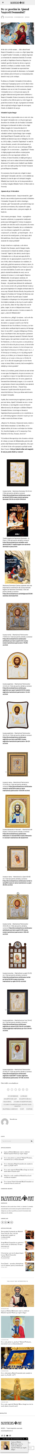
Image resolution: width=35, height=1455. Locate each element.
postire (29, 1109)
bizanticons (13, 1119)
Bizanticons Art (10, 1099)
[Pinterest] (19, 1089)
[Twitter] (15, 1089)
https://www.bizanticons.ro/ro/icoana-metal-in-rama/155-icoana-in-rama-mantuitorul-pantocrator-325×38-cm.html (17, 789)
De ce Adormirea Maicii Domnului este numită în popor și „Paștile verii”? (18, 1164)
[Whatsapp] (23, 1089)
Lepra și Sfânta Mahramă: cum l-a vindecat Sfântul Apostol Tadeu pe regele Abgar (17, 1152)
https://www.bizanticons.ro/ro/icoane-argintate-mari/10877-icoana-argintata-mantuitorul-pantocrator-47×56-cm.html (16, 1076)
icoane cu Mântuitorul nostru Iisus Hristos (17, 1105)
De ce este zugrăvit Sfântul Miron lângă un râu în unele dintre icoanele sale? (18, 1170)
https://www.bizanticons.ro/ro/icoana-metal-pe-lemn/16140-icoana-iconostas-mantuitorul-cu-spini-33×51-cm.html (17, 979)
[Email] (27, 1089)
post (22, 1109)
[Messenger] (12, 1089)
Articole (27, 17)
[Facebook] (8, 1089)
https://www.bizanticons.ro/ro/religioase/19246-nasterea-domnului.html (18, 595)
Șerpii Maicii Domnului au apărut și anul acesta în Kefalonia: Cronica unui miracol (12, 1244)
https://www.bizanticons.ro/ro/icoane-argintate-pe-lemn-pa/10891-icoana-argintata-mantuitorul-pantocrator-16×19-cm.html (16, 740)
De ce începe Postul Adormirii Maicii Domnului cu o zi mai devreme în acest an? (19, 1182)
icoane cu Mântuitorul (23, 1101)
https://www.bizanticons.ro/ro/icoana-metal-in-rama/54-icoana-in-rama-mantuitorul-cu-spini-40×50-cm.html (17, 883)
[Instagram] (5, 1222)
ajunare (24, 1096)
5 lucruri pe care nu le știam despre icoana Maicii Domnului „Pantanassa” (12, 1255)
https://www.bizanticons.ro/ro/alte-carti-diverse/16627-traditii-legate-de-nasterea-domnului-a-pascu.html (17, 545)
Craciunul (7, 1101)
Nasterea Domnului (10, 1109)
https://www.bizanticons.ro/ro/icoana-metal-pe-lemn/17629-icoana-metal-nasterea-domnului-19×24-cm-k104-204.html (17, 497)
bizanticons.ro (25, 1099)
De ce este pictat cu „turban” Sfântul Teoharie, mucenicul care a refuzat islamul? (18, 1158)
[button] (31, 1141)
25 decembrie (13, 1096)
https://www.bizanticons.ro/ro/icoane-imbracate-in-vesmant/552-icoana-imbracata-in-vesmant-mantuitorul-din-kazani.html (17, 836)
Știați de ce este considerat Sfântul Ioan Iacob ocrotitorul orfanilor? (17, 1176)
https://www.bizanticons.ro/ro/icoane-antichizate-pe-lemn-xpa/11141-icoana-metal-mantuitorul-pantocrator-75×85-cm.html (15, 642)
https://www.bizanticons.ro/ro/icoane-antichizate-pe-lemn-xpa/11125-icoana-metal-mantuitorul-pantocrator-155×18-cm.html (17, 931)
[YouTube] (8, 1222)
